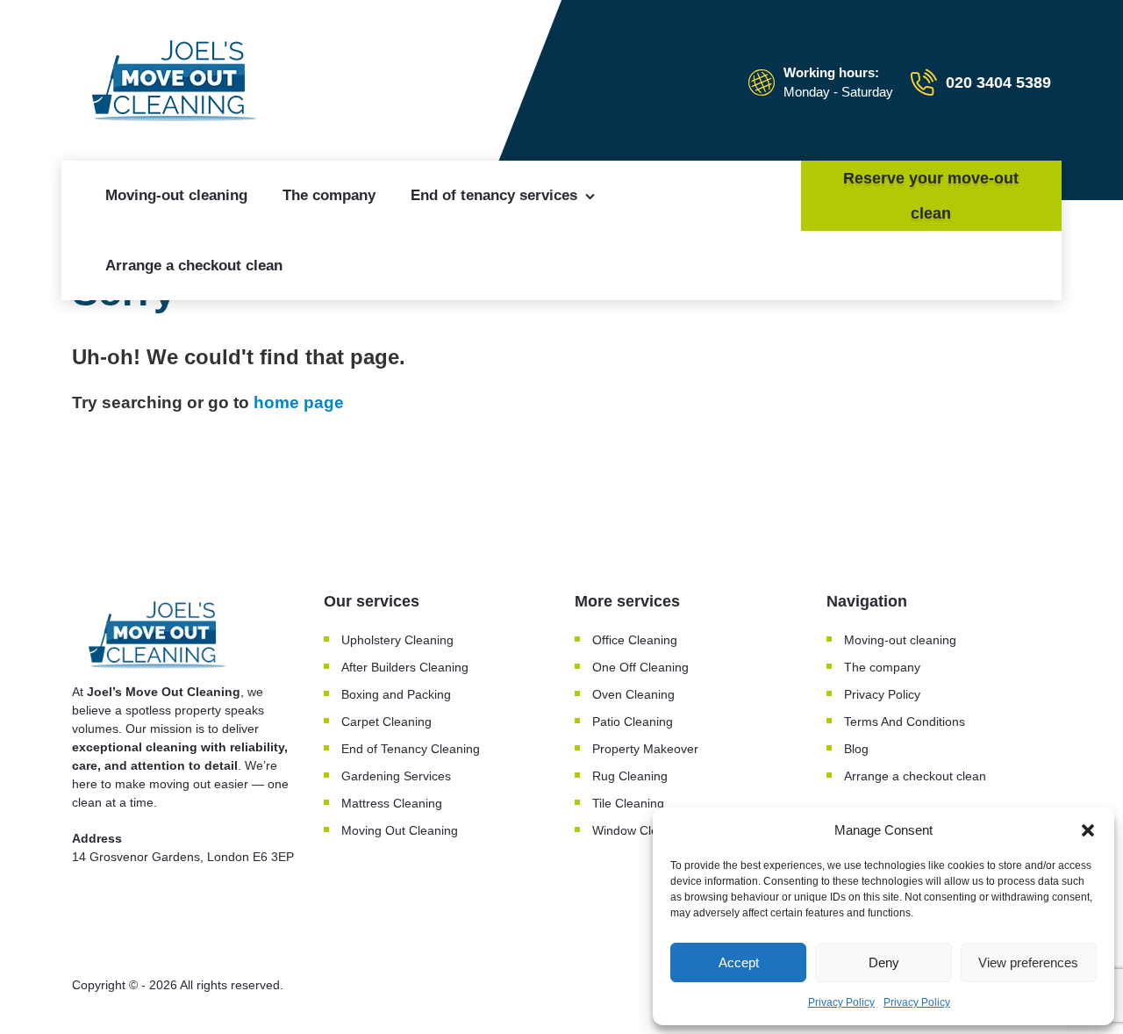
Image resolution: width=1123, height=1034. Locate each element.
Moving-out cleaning (176, 195)
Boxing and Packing (396, 694)
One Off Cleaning (640, 667)
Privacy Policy (841, 1002)
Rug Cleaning (630, 776)
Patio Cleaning (632, 721)
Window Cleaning (640, 830)
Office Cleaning (634, 640)
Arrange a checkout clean (194, 265)
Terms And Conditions (904, 721)
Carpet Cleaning (386, 721)
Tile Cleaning (628, 803)
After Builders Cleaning (405, 667)
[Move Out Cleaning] (177, 82)
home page (299, 402)
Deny (884, 962)
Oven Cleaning (633, 694)
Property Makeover (645, 749)
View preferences (1028, 962)
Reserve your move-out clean (931, 195)
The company (329, 195)
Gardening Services (396, 776)
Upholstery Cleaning (397, 640)
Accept (739, 962)
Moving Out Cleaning (399, 830)
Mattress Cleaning (391, 803)
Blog (856, 749)
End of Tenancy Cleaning (410, 749)
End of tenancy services (494, 195)
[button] (1088, 830)
